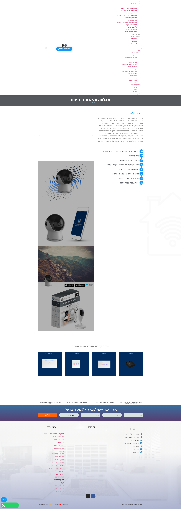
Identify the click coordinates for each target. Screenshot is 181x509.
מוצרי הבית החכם (135, 6)
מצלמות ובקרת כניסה (130, 29)
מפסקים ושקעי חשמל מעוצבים (54, 434)
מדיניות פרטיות (59, 491)
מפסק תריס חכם (58, 459)
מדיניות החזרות (59, 485)
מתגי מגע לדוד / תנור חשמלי (128, 8)
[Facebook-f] (65, 45)
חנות (139, 50)
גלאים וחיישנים (132, 27)
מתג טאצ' (61, 471)
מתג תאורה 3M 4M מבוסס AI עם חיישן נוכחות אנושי (50, 402)
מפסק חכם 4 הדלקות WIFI (55, 462)
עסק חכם (134, 44)
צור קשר (137, 46)
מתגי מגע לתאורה (131, 13)
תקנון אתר (61, 483)
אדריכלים (134, 39)
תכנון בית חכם (59, 477)
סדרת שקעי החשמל (131, 18)
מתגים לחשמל (59, 474)
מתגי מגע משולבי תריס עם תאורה (127, 15)
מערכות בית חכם (135, 4)
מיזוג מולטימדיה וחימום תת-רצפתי (127, 22)
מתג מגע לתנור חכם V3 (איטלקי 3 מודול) (104, 402)
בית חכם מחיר (59, 457)
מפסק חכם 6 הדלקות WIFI (55, 465)
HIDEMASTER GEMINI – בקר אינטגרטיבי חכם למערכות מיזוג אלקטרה (131, 402)
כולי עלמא (51, 505)
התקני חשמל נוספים (131, 32)
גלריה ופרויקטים (59, 445)
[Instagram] (63, 45)
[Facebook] (93, 496)
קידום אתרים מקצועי (44, 505)
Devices (94, 103)
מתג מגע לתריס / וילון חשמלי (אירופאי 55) (77, 402)
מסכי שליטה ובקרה (131, 25)
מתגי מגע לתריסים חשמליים (129, 11)
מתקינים (134, 41)
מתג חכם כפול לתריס (57, 454)
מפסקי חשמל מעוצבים (56, 468)
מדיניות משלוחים (58, 488)
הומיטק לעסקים (59, 448)
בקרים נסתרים (132, 20)
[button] (108, 48)
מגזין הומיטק (136, 34)
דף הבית (100, 103)
